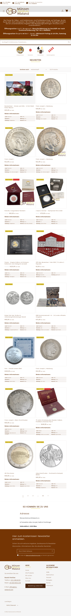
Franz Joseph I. (9, 159)
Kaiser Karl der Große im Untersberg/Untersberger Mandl (15, 316)
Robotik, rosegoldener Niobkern (15, 211)
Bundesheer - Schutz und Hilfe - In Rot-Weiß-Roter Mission (19, 107)
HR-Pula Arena (9, 473)
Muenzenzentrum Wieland (14, 611)
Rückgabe (49, 580)
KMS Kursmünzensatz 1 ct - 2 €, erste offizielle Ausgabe (51, 316)
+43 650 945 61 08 (15, 583)
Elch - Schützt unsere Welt (13, 368)
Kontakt (27, 581)
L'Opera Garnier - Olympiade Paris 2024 (49, 211)
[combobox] (35, 42)
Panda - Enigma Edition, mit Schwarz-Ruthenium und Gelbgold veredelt (17, 263)
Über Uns (28, 578)
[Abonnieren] (52, 551)
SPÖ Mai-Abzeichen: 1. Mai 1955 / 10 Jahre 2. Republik (50, 263)
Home (27, 570)
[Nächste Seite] (48, 496)
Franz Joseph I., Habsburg (44, 106)
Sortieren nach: (24, 69)
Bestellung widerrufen (35, 586)
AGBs (47, 572)
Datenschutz (50, 575)
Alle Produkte (29, 573)
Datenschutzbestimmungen (33, 555)
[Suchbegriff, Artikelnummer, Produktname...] (69, 42)
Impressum (49, 585)
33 (43, 496)
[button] (4, 11)
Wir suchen (28, 575)
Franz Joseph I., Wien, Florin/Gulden (16, 420)
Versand (48, 577)
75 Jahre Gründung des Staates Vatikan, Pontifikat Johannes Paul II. (49, 421)
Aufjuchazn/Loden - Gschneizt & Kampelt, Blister (49, 474)
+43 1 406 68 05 (15, 580)
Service (48, 583)
